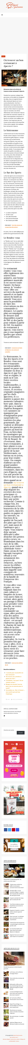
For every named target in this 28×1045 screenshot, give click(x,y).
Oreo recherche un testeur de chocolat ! (17, 978)
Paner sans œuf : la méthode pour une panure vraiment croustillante (17, 918)
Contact (17, 1041)
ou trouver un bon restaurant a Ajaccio (14, 485)
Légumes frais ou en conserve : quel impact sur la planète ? (17, 935)
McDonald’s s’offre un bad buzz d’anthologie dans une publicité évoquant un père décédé (16, 987)
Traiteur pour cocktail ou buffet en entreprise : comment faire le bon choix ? (17, 886)
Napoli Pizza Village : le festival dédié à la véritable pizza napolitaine (16, 1005)
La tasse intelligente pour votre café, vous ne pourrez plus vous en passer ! (16, 993)
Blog (3, 56)
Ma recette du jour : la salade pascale (17, 1017)
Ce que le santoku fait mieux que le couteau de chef (16, 898)
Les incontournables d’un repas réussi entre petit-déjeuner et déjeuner (16, 930)
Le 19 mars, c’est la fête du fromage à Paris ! (16, 972)
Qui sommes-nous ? (14, 1037)
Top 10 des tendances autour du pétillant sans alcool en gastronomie (17, 905)
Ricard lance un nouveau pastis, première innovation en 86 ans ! (16, 1011)
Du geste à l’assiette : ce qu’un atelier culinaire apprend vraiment (17, 912)
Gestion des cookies (15, 1039)
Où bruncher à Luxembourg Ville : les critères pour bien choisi (12, 880)
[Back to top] (26, 1043)
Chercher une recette (9, 730)
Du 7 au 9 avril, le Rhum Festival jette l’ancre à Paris (16, 998)
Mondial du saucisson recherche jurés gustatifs (13, 967)
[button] (2, 14)
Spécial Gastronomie (17, 699)
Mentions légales (6, 1039)
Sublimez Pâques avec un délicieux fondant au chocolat (17, 1023)
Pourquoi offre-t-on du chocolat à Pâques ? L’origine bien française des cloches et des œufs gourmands (17, 893)
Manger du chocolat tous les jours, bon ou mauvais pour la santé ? (14, 686)
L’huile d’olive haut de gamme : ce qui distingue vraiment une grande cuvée (17, 924)
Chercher (20, 732)
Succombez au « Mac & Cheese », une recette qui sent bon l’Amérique (15, 692)
